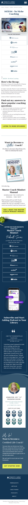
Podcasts (14, 492)
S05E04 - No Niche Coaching (10, 78)
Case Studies (14, 489)
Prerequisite (14, 482)
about (14, 496)
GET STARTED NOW (12, 466)
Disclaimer (11, 502)
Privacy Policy (16, 502)
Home (2, 7)
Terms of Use (22, 501)
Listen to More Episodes (14, 126)
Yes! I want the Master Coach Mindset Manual (13, 210)
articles (14, 486)
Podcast (7, 7)
